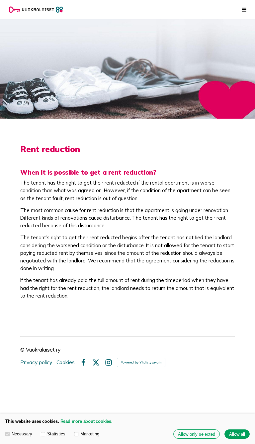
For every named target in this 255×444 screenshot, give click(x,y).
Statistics (56, 433)
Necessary (22, 433)
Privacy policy (36, 362)
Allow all (237, 434)
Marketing (89, 433)
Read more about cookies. (86, 421)
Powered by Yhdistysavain (141, 362)
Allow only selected (196, 434)
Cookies (65, 362)
